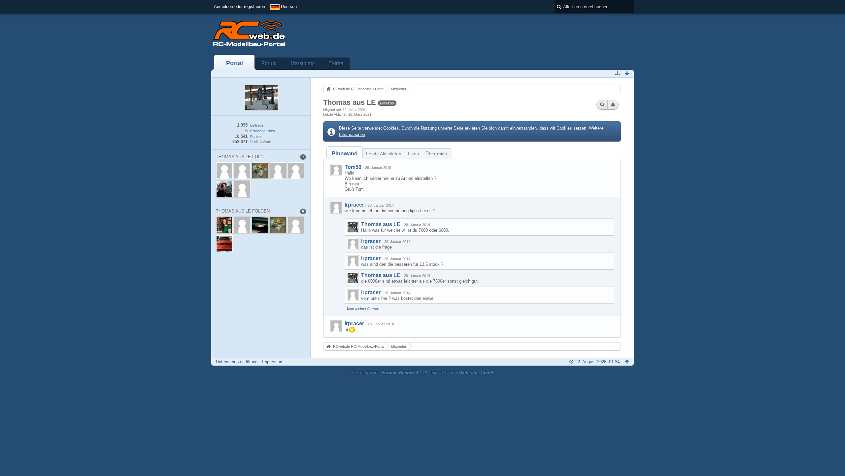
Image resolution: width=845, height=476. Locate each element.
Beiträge (256, 125)
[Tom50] (336, 170)
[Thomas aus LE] (353, 227)
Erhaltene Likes (262, 131)
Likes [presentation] (413, 153)
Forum (269, 63)
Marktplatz (302, 63)
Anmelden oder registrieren (239, 6)
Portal (234, 63)
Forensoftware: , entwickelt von (422, 372)
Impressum (273, 361)
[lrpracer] (336, 208)
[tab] (344, 153)
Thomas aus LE (380, 224)
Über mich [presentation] (436, 153)
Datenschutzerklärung (236, 361)
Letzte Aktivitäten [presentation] (383, 153)
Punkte (255, 137)
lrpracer (354, 205)
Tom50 (353, 167)
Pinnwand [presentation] (344, 153)
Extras (335, 63)
